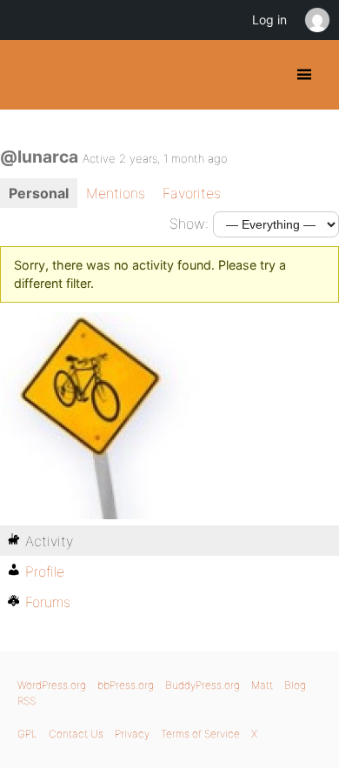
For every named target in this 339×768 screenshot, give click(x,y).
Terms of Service (200, 733)
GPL (27, 733)
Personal (39, 193)
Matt (262, 684)
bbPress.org (125, 684)
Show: (189, 223)
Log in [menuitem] (269, 19)
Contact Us (76, 733)
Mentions (115, 193)
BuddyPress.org (28, 75)
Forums (47, 602)
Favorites (192, 193)
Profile (44, 571)
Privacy (132, 733)
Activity (49, 541)
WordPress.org (51, 684)
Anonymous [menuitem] (316, 20)
